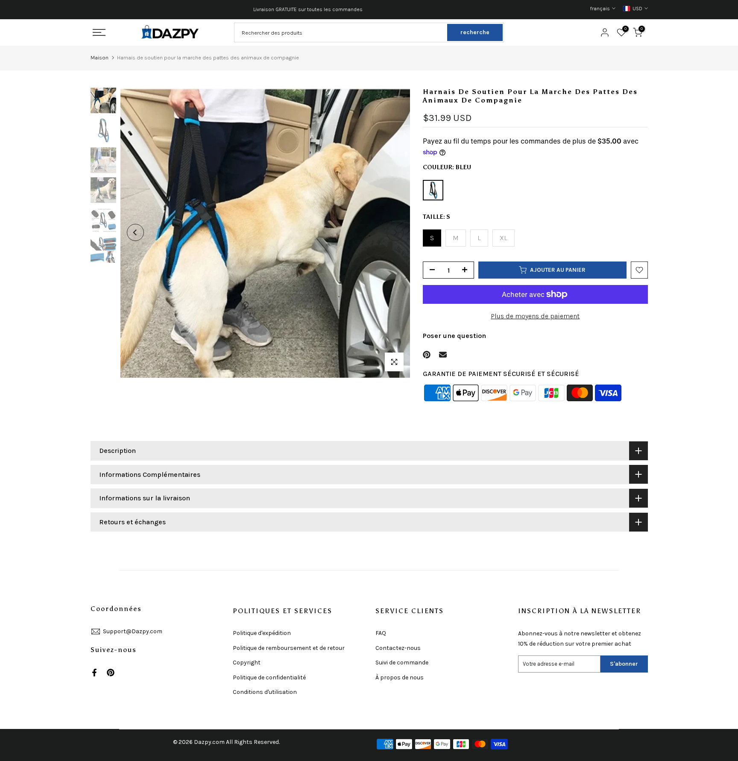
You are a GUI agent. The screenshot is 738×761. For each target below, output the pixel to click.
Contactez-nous (398, 648)
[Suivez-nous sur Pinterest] (110, 672)
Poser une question (454, 336)
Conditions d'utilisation (265, 692)
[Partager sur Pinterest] (426, 355)
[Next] (395, 232)
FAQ (380, 633)
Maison (99, 57)
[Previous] (135, 232)
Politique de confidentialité (269, 677)
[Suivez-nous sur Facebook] (94, 672)
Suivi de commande (401, 662)
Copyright (247, 662)
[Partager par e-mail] (443, 355)
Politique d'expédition (262, 633)
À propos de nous (399, 677)
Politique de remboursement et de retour (289, 648)
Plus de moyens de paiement (535, 316)
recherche (474, 32)
